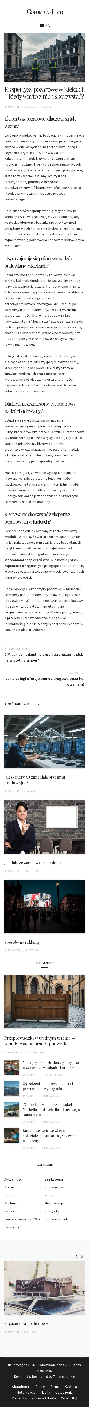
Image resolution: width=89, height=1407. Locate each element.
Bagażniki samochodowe (26, 1323)
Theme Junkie (64, 1376)
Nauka (9, 1211)
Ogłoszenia (64, 1392)
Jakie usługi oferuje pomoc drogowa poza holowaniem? (45, 681)
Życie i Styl (12, 1227)
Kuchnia (10, 1203)
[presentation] (76, 1256)
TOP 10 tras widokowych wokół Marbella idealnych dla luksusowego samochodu (51, 1109)
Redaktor (14, 870)
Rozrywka (52, 1211)
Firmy (48, 1195)
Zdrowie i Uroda (56, 1219)
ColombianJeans (45, 11)
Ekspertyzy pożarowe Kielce (55, 187)
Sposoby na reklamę (22, 942)
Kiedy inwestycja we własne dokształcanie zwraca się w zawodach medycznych (52, 1135)
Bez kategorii (54, 1179)
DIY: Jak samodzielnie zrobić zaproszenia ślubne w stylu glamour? (44, 657)
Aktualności (13, 1179)
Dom (8, 1195)
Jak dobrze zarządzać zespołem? (33, 862)
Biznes (47, 106)
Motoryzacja (54, 1203)
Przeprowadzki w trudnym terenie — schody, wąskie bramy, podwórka (40, 1040)
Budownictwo (54, 1187)
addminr (13, 106)
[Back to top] (84, 1402)
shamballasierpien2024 (22, 1219)
